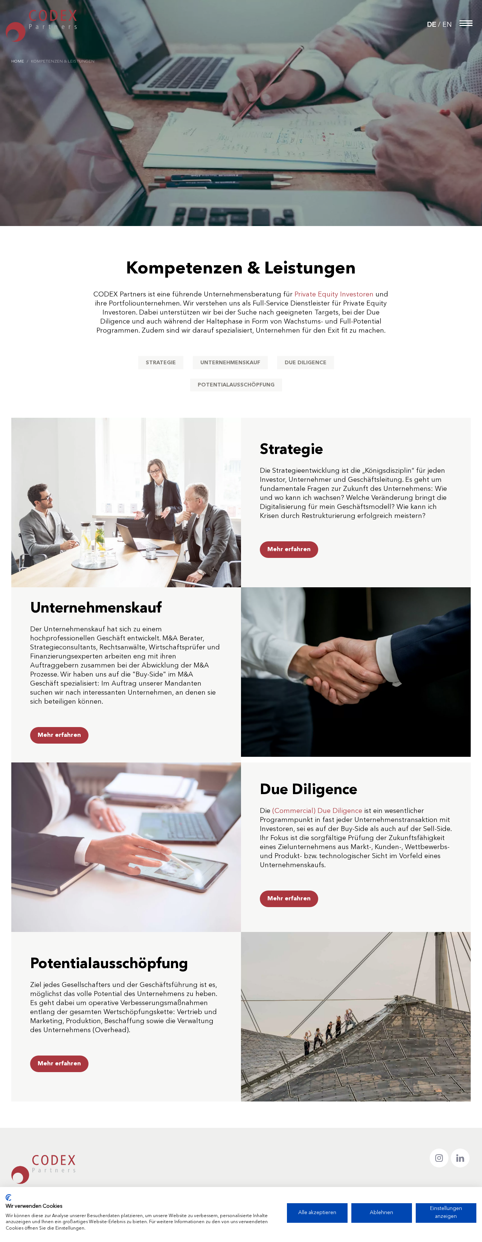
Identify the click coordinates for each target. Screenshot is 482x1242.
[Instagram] (439, 1158)
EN (447, 24)
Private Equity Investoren (334, 294)
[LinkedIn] (460, 1158)
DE (431, 25)
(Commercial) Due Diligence (317, 811)
